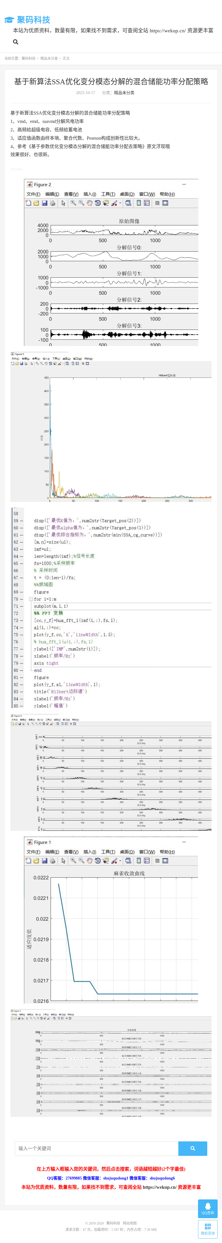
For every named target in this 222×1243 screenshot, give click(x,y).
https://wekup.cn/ (160, 1187)
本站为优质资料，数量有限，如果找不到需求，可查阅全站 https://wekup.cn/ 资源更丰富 (113, 30)
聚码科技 (33, 20)
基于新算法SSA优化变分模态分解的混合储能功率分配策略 (111, 82)
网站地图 (130, 1223)
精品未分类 (49, 59)
